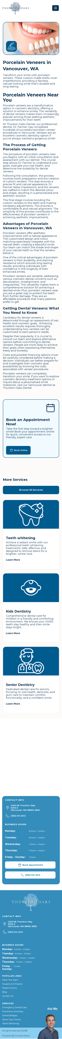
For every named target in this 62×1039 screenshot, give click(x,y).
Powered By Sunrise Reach (16, 1035)
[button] (55, 8)
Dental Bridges (9, 1015)
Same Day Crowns (11, 1019)
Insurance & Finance (12, 984)
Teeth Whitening (10, 1023)
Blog (4, 992)
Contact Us (7, 996)
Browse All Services (31, 490)
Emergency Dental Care (14, 1007)
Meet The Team (10, 980)
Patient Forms (9, 988)
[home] (15, 8)
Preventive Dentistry (12, 1011)
